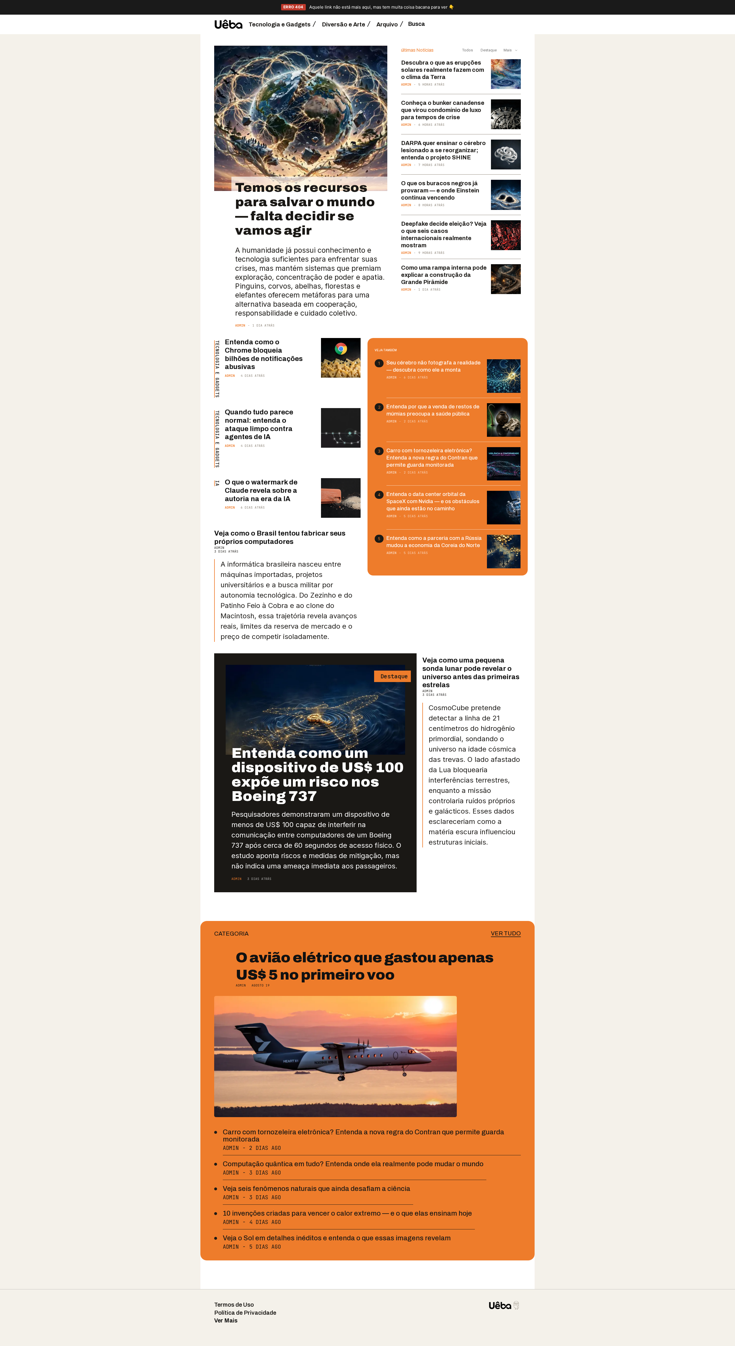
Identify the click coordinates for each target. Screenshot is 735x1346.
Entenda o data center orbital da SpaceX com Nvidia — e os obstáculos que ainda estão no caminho (432, 501)
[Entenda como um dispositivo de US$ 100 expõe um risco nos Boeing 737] (315, 710)
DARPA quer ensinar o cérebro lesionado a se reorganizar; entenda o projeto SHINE (443, 150)
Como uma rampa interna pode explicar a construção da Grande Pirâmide (444, 274)
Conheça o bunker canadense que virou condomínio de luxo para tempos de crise (442, 110)
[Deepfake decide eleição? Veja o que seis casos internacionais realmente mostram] (506, 235)
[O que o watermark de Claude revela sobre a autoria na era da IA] (341, 498)
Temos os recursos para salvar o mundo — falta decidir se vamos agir (305, 208)
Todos (467, 50)
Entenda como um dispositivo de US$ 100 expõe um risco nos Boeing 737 (317, 774)
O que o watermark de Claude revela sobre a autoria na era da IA (261, 490)
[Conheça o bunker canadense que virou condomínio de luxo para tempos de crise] (506, 114)
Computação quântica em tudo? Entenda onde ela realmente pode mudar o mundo (353, 1164)
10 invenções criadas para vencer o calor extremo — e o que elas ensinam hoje (347, 1213)
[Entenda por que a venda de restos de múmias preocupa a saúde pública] (504, 420)
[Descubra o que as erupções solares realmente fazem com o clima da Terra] (506, 74)
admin (240, 325)
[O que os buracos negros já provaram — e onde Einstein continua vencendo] (506, 195)
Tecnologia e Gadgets (217, 369)
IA (217, 483)
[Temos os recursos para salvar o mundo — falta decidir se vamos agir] (300, 118)
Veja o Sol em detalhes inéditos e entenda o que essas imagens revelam (337, 1238)
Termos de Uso (234, 1304)
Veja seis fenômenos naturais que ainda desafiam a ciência (316, 1188)
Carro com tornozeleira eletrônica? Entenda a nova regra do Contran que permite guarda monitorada (432, 458)
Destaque (488, 50)
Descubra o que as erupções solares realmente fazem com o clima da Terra (442, 69)
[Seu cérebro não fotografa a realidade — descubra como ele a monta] (504, 376)
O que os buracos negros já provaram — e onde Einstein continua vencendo (440, 190)
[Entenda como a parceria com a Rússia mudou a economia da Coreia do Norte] (504, 551)
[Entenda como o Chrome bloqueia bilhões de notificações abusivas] (341, 358)
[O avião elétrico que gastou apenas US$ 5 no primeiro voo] (335, 1056)
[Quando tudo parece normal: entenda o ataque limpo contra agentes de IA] (341, 428)
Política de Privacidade (245, 1313)
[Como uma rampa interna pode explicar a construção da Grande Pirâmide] (506, 279)
